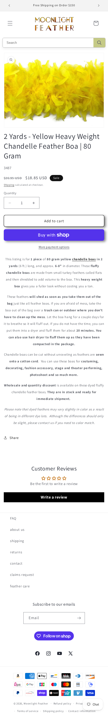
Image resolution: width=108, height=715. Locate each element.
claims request (22, 574)
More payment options (54, 247)
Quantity (10, 193)
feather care (20, 586)
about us (17, 529)
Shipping (9, 184)
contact (16, 563)
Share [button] (14, 437)
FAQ (13, 518)
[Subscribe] (79, 618)
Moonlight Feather (36, 703)
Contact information (81, 711)
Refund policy (62, 703)
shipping (17, 541)
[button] (10, 23)
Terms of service (27, 711)
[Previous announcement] (9, 5)
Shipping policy (53, 711)
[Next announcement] (98, 5)
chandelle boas (84, 259)
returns (16, 552)
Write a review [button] (54, 497)
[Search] (99, 42)
